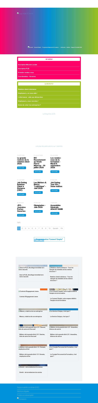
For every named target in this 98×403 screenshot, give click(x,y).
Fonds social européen (25, 395)
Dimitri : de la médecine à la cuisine (30, 372)
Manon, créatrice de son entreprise (30, 316)
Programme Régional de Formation (50, 47)
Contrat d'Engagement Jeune (28, 296)
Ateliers (68, 47)
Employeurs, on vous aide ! (27, 93)
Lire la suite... (21, 167)
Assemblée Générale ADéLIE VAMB (56, 207)
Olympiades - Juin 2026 (40, 206)
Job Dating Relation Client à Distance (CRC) (22, 186)
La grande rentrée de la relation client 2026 (23, 161)
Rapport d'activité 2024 (76, 47)
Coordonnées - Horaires (27, 76)
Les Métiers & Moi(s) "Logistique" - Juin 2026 (40, 185)
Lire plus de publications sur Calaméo (49, 146)
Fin (62, 228)
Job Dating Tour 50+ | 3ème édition (56, 184)
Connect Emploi (37, 47)
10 (49, 228)
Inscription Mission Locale (27, 65)
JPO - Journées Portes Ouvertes (21, 208)
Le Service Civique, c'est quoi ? (60, 316)
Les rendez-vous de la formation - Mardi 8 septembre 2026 (55, 163)
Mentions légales (23, 391)
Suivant (55, 228)
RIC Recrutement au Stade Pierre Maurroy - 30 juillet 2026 (40, 163)
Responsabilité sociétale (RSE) (28, 387)
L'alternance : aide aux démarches (30, 97)
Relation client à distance (27, 89)
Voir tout (39, 240)
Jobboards (63, 47)
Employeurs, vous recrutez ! (28, 101)
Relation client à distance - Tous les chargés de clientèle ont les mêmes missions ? (61, 278)
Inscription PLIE (23, 69)
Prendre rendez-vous (26, 72)
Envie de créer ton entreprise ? (29, 105)
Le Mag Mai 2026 (49, 114)
